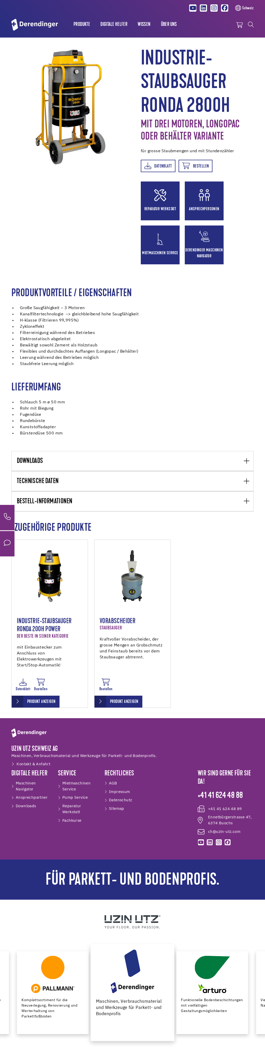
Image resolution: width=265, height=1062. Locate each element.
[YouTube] (193, 8)
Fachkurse (72, 821)
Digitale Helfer (113, 24)
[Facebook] (224, 8)
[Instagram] (214, 8)
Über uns (169, 24)
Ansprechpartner (32, 797)
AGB (113, 783)
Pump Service (75, 797)
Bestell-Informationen (44, 501)
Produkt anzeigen (41, 702)
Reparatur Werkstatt (71, 809)
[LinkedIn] (203, 8)
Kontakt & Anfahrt (33, 764)
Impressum (119, 792)
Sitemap (116, 809)
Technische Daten (37, 481)
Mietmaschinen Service (76, 786)
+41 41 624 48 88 (220, 796)
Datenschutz (120, 800)
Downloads (30, 461)
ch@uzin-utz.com (224, 832)
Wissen (144, 24)
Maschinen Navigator (26, 786)
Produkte (81, 24)
